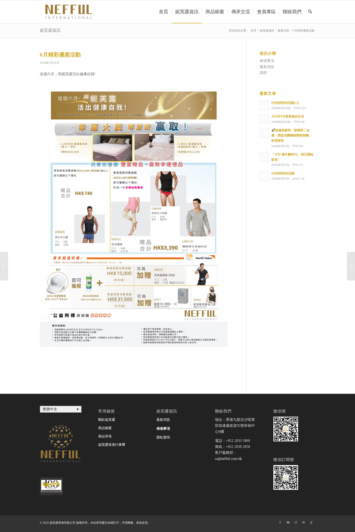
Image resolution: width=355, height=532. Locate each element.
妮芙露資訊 (50, 30)
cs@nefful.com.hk (228, 459)
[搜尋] (310, 11)
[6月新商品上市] (4, 266)
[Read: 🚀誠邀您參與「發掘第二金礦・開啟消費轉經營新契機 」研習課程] (264, 132)
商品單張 (105, 436)
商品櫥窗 (105, 428)
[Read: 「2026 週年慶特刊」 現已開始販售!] (264, 157)
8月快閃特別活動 (283, 173)
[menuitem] (163, 11)
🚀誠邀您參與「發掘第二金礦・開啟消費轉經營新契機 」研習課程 (292, 135)
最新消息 (267, 67)
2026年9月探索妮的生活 (287, 116)
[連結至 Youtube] (288, 522)
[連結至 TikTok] (311, 522)
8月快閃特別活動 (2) (285, 103)
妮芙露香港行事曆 (111, 445)
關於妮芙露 (106, 420)
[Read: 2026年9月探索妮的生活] (264, 119)
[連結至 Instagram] (296, 522)
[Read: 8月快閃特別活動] (264, 176)
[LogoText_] (68, 11)
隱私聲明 (163, 437)
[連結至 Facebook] (280, 522)
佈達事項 (267, 61)
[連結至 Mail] (303, 522)
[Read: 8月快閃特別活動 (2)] (264, 105)
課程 (263, 73)
